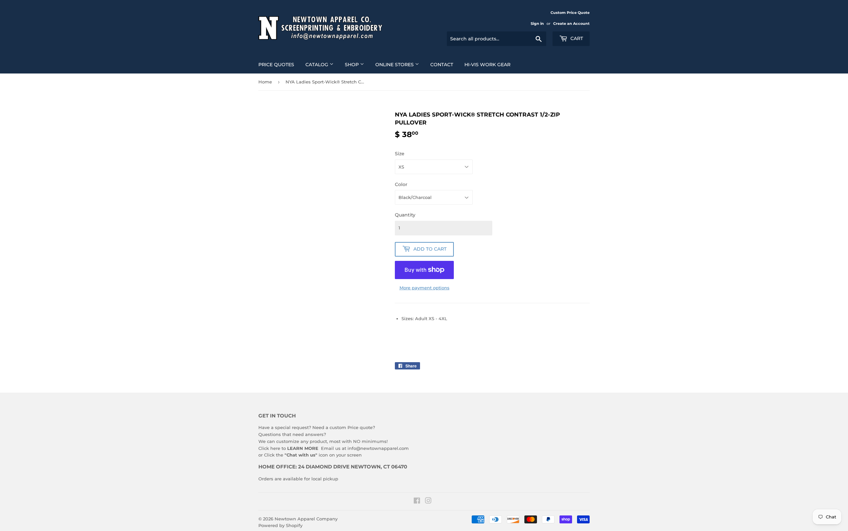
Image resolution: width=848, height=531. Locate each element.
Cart (576, 38)
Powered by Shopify (280, 525)
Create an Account (571, 23)
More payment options (424, 287)
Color (401, 184)
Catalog (317, 65)
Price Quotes (276, 65)
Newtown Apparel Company (306, 518)
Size (399, 154)
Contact (441, 65)
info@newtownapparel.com (378, 448)
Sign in (537, 23)
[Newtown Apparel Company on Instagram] (428, 501)
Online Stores (395, 65)
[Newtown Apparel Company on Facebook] (416, 501)
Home (265, 81)
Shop (352, 65)
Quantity (405, 215)
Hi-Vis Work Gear (487, 65)
